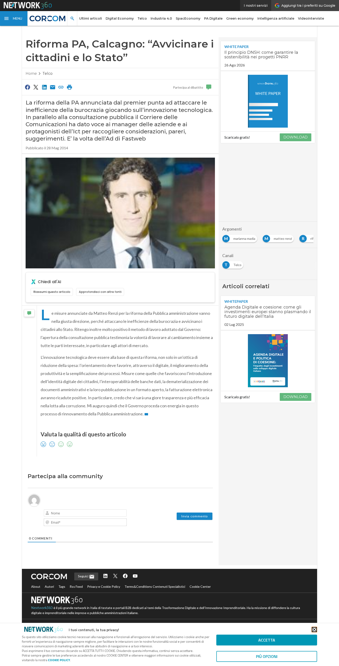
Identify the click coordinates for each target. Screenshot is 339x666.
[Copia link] (61, 87)
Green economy (240, 18)
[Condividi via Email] (52, 87)
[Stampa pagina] (69, 87)
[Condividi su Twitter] (35, 87)
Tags (61, 586)
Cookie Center (200, 586)
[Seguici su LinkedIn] (105, 576)
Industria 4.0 (161, 18)
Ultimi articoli (90, 18)
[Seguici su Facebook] (125, 576)
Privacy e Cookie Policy (103, 586)
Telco (142, 18)
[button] (14, 18)
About (35, 586)
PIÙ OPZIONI (266, 656)
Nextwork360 (42, 608)
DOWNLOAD (295, 137)
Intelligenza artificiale (275, 18)
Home (31, 73)
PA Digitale (213, 18)
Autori (49, 586)
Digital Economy (120, 18)
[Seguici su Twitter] (115, 576)
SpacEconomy (188, 18)
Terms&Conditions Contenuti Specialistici (155, 586)
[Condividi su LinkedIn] (44, 87)
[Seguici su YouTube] (135, 576)
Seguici (83, 576)
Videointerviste (311, 18)
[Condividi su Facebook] (27, 87)
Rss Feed (76, 586)
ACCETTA (266, 640)
